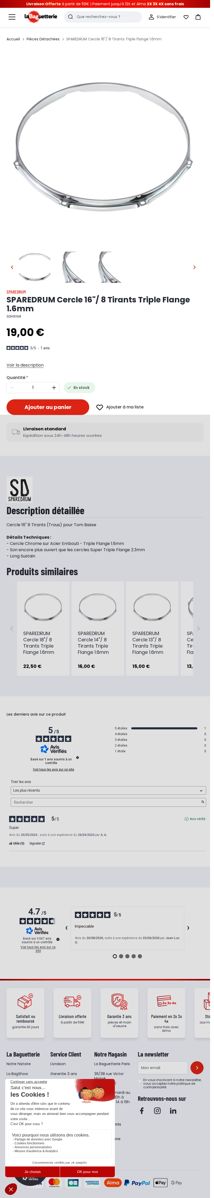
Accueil (13, 39)
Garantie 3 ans (63, 1073)
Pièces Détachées (43, 39)
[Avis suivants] (188, 928)
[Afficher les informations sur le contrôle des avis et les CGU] (58, 939)
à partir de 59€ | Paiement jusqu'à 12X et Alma (105, 4)
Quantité (16, 378)
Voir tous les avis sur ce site (53, 769)
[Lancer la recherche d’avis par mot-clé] (203, 802)
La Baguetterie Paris (112, 1063)
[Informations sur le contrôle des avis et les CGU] (77, 757)
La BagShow (17, 1073)
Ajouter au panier (48, 407)
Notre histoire (19, 1063)
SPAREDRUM (16, 292)
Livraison (58, 1063)
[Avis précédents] (66, 928)
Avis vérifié (197, 819)
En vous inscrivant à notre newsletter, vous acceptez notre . (172, 1083)
